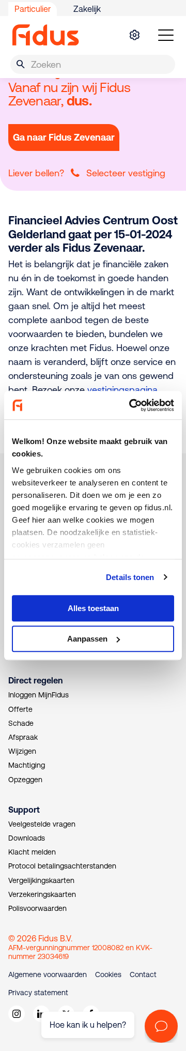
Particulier (32, 8)
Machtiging (26, 765)
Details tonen (130, 577)
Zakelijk (87, 8)
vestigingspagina (122, 389)
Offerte (20, 709)
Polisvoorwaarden (37, 908)
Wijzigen (22, 751)
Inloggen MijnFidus (38, 695)
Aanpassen (87, 638)
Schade (21, 723)
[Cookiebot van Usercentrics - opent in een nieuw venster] (131, 405)
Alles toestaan (93, 608)
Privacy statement (38, 992)
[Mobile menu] (166, 35)
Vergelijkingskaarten (41, 880)
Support (24, 809)
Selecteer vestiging (125, 172)
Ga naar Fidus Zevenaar (64, 137)
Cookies (108, 974)
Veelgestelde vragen (41, 824)
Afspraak (23, 737)
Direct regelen (35, 680)
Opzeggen (25, 779)
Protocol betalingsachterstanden (62, 866)
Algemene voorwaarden (47, 974)
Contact (143, 974)
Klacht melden (32, 852)
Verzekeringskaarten (42, 894)
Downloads (26, 838)
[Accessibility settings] (134, 35)
